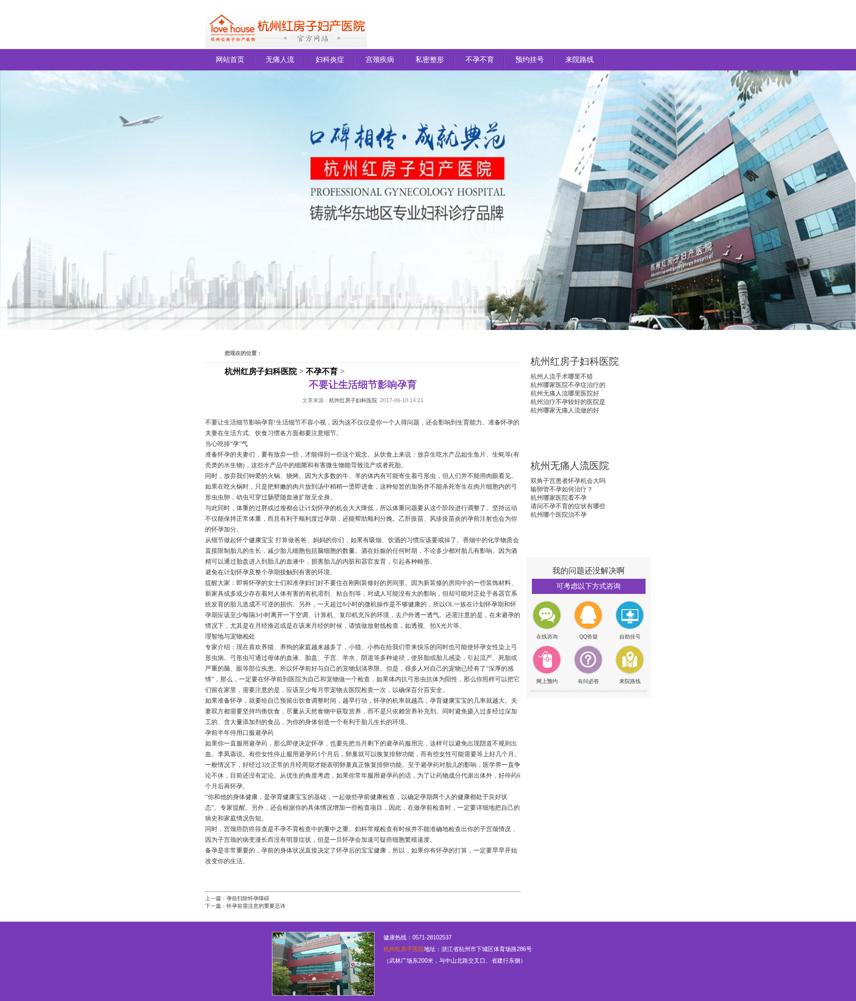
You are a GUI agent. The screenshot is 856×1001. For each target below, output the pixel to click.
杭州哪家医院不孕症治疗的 (568, 384)
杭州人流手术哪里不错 (562, 376)
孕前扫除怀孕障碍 (247, 898)
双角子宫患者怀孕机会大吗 (568, 480)
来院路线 (579, 59)
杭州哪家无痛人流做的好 (565, 410)
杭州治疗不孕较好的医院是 (568, 401)
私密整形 (430, 59)
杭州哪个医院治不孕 (559, 514)
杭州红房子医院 (403, 949)
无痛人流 (280, 59)
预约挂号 (529, 59)
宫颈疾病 (380, 59)
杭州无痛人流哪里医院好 (565, 393)
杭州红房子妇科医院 (261, 371)
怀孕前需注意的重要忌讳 (255, 906)
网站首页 (230, 59)
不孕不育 (479, 59)
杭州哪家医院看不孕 (559, 497)
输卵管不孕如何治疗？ (562, 489)
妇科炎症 (330, 59)
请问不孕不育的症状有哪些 (568, 506)
